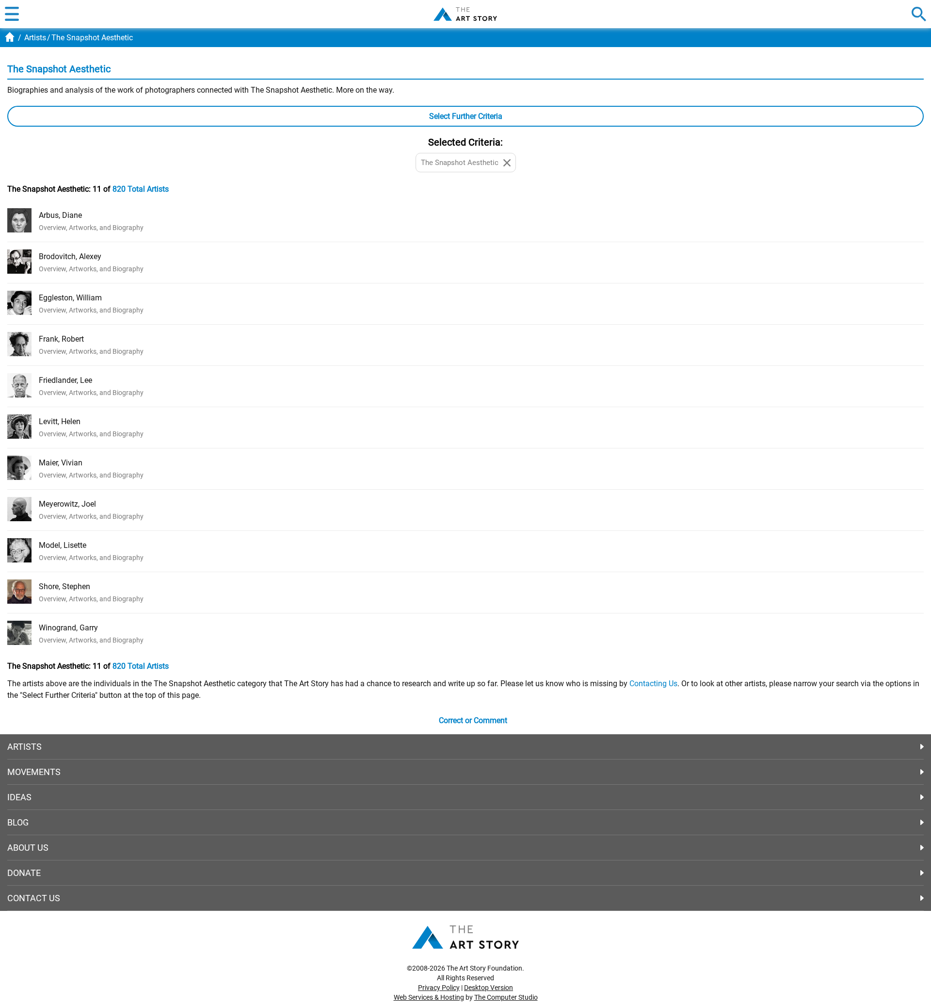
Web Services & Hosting (429, 997)
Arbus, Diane (60, 215)
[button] (12, 14)
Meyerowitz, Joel (67, 504)
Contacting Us (653, 683)
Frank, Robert (61, 339)
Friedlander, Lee (65, 380)
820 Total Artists (140, 189)
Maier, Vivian (60, 462)
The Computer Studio (506, 997)
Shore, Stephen (64, 586)
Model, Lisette (62, 545)
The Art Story (465, 14)
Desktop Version (488, 987)
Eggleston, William (70, 297)
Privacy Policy (439, 987)
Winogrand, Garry (68, 627)
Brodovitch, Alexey (70, 256)
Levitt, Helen (59, 421)
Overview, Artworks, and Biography (91, 227)
